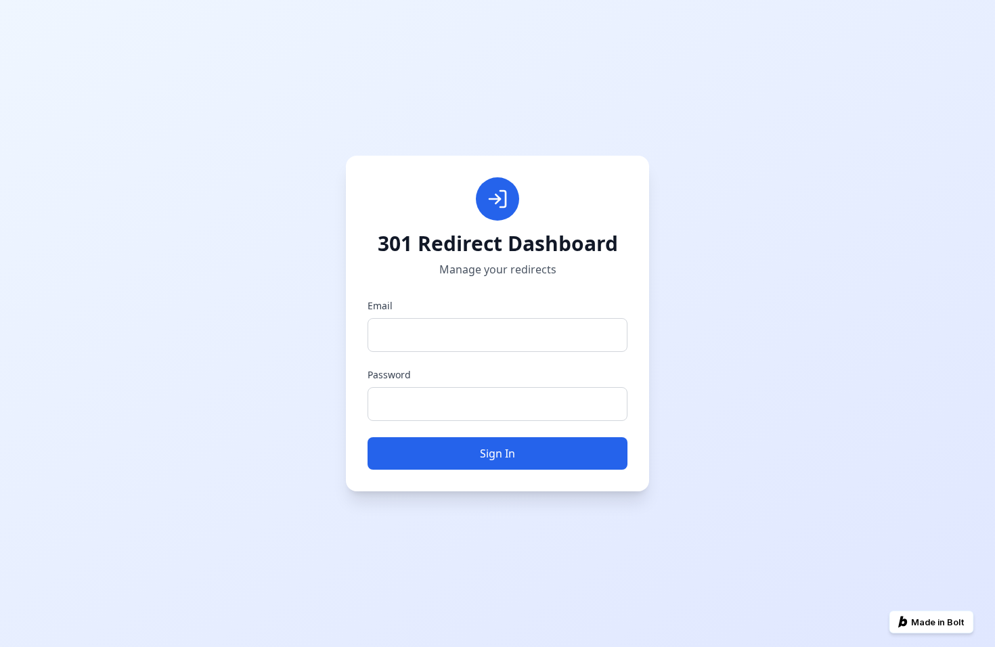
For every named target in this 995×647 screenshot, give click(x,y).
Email (380, 305)
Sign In (497, 453)
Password (389, 374)
